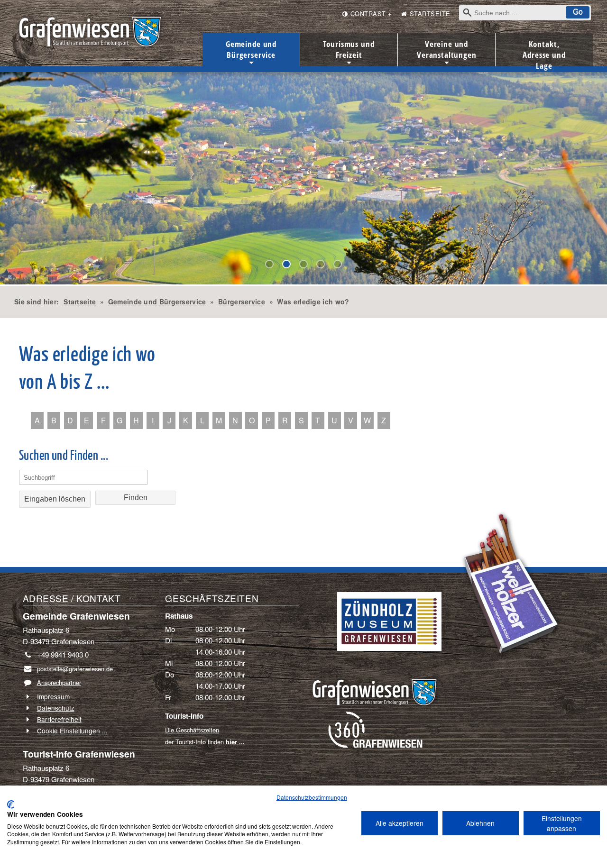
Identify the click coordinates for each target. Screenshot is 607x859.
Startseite (80, 301)
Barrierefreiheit (59, 719)
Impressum (53, 696)
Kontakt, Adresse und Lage (544, 52)
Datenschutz (55, 708)
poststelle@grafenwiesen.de (75, 668)
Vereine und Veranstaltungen (447, 52)
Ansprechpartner (59, 682)
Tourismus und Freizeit (348, 52)
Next (7, 175)
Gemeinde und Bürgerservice (251, 52)
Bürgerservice (241, 301)
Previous (15, 175)
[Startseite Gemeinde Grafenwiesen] (374, 687)
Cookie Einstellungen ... (72, 730)
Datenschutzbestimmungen (311, 797)
